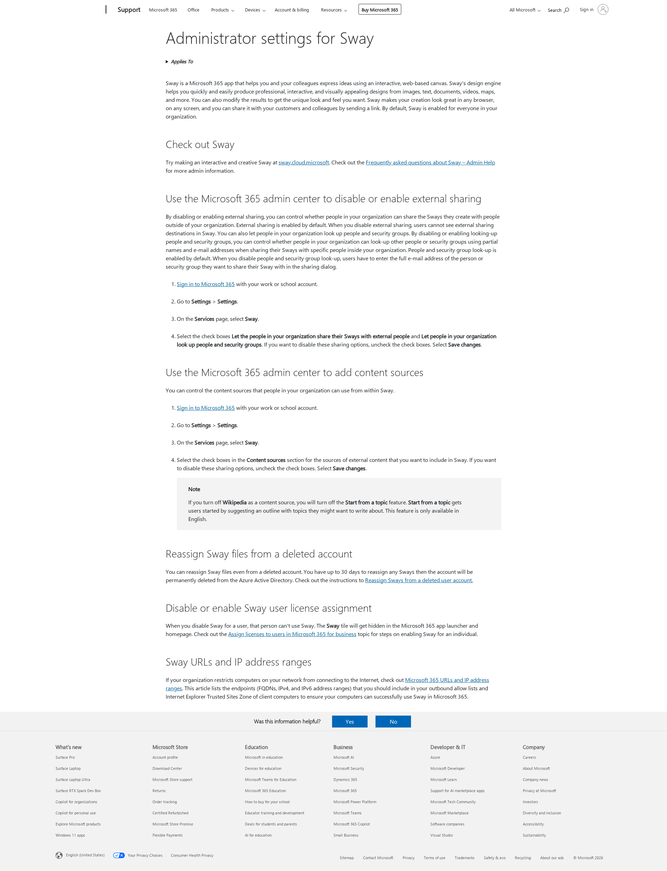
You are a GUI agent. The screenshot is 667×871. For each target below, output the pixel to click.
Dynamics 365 (345, 779)
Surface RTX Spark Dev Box (78, 790)
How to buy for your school (267, 801)
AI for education (258, 835)
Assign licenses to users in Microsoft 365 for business (292, 633)
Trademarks (465, 857)
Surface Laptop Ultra (73, 779)
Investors (530, 801)
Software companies (447, 824)
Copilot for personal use (76, 812)
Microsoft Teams (348, 812)
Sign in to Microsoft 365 (206, 283)
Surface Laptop (68, 768)
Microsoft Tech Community (453, 801)
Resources (331, 10)
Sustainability (534, 835)
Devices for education (263, 768)
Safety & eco (494, 857)
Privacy (408, 857)
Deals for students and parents (271, 824)
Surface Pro (65, 757)
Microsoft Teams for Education (270, 779)
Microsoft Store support (172, 779)
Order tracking (165, 801)
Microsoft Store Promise (173, 824)
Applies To (182, 61)
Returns (159, 790)
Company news (535, 779)
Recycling (523, 857)
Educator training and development (274, 812)
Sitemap (347, 857)
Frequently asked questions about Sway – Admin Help (430, 162)
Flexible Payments (168, 835)
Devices (252, 10)
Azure (435, 757)
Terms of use (434, 857)
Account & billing (292, 10)
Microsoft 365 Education (265, 790)
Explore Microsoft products (78, 824)
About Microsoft (536, 768)
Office (193, 10)
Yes (350, 721)
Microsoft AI (344, 757)
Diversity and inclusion (542, 812)
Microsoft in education (264, 757)
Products (220, 10)
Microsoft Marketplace (449, 812)
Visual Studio (441, 835)
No (393, 721)
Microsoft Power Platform (355, 801)
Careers (529, 757)
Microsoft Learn (443, 779)
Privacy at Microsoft (539, 790)
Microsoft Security (349, 768)
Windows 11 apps (70, 835)
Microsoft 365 (163, 10)
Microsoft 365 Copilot (352, 824)
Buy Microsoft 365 (380, 10)
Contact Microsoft (378, 857)
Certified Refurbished (170, 812)
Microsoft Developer (447, 768)
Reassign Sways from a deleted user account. (419, 580)
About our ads (552, 857)
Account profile (165, 757)
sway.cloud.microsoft (304, 162)
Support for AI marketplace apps (457, 790)
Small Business (346, 835)
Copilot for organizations (76, 801)
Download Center (167, 768)
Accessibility (533, 824)
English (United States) (85, 854)
